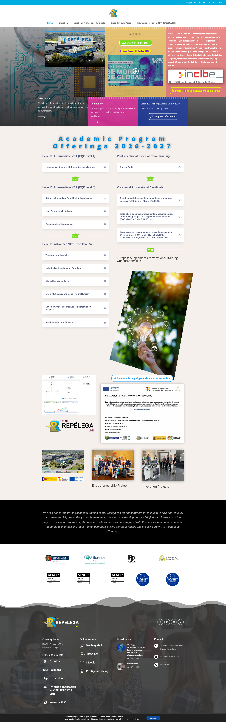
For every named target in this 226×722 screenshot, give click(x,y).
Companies (190, 2)
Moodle (90, 662)
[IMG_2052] (163, 465)
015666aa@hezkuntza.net (170, 656)
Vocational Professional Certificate (89, 23)
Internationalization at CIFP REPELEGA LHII (156, 23)
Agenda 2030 (58, 702)
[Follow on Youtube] (174, 622)
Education (63, 23)
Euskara (55, 669)
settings (135, 719)
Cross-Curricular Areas (121, 23)
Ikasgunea (92, 654)
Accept (153, 718)
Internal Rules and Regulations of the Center (197, 90)
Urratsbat (56, 678)
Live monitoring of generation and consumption (144, 378)
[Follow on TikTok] (181, 622)
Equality (54, 661)
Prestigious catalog (97, 671)
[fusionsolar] (69, 414)
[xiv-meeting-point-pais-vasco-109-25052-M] (113, 465)
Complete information (165, 116)
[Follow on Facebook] (160, 622)
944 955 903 (165, 665)
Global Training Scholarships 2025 (136, 51)
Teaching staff (94, 645)
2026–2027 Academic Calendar (135, 42)
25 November (132, 664)
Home (50, 23)
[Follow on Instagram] (167, 622)
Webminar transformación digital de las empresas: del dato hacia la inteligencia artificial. (136, 650)
